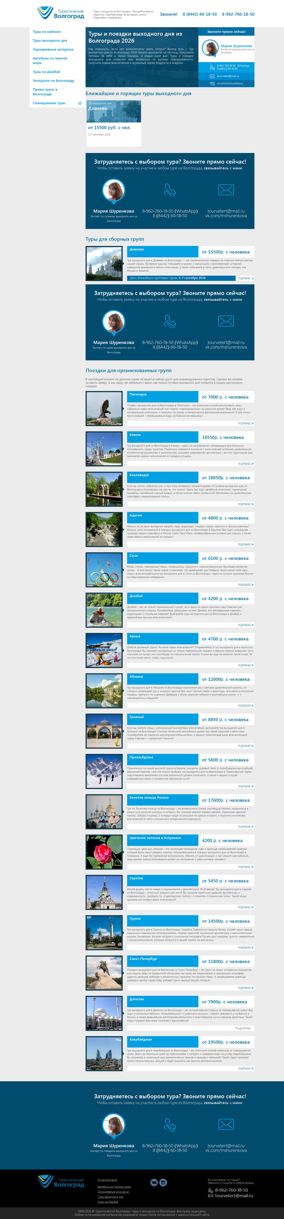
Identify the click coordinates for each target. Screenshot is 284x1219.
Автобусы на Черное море (50, 60)
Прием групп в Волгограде (45, 91)
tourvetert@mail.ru (228, 76)
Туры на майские (47, 31)
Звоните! (169, 14)
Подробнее (244, 278)
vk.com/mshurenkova (230, 83)
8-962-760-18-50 (238, 14)
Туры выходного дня (50, 40)
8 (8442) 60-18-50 (200, 14)
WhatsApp (243, 65)
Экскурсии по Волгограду (53, 80)
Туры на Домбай (46, 71)
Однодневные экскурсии (53, 49)
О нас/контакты (107, 1180)
